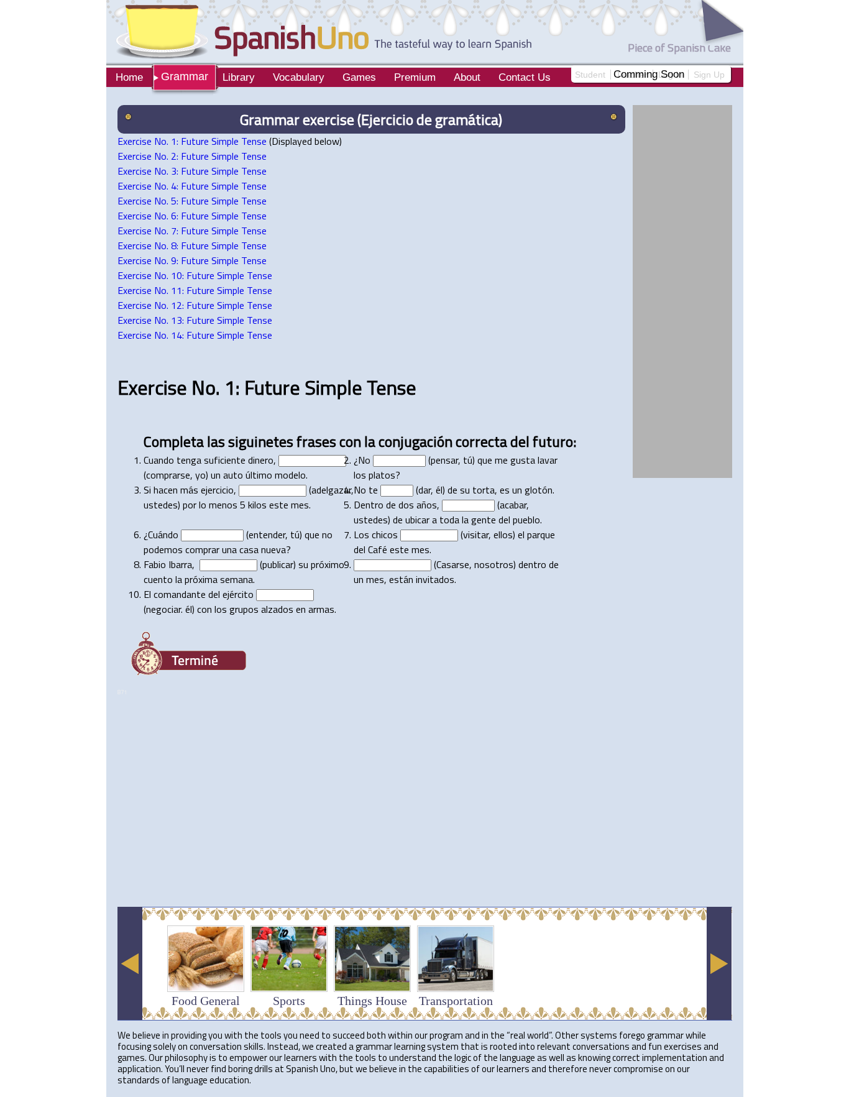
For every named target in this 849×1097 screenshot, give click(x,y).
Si (147, 489)
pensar (444, 459)
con (350, 441)
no (327, 534)
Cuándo (163, 534)
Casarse (452, 564)
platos (382, 474)
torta (483, 489)
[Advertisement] (343, 866)
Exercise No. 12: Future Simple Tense (194, 305)
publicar (277, 564)
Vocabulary (298, 77)
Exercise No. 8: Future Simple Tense (192, 245)
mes (300, 504)
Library (239, 77)
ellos (503, 534)
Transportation (456, 1000)
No (364, 459)
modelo (290, 474)
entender (267, 534)
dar (424, 489)
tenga (189, 459)
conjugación (415, 441)
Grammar (184, 76)
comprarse (168, 474)
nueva (273, 549)
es (505, 489)
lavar (548, 459)
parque (541, 534)
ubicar (417, 519)
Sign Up (709, 75)
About (467, 77)
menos (223, 504)
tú (467, 459)
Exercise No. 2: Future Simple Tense (192, 156)
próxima (201, 579)
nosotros (493, 564)
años (426, 504)
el (521, 534)
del (520, 441)
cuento (158, 579)
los (360, 474)
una (229, 549)
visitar (476, 534)
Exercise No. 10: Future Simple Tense (194, 275)
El (147, 594)
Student (590, 75)
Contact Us (524, 77)
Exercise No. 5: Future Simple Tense (192, 200)
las (216, 441)
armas (321, 609)
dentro (532, 564)
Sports (289, 1000)
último (259, 474)
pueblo (526, 519)
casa (249, 549)
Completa (174, 441)
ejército (238, 594)
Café (377, 549)
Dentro (368, 504)
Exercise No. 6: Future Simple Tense (192, 215)
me (501, 459)
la (369, 441)
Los (361, 534)
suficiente (225, 459)
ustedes (161, 504)
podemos (163, 549)
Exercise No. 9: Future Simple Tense (192, 260)
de (452, 489)
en (301, 609)
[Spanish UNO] (318, 31)
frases (316, 441)
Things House (372, 1000)
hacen (166, 489)
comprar (202, 549)
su (465, 489)
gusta (522, 459)
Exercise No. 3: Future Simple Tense (192, 170)
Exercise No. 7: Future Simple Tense (192, 230)
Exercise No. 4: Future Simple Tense (192, 185)
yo (200, 474)
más (189, 489)
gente (483, 519)
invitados (435, 579)
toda (449, 519)
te (373, 489)
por (189, 504)
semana (236, 579)
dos (406, 504)
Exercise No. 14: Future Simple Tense (194, 335)
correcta (481, 441)
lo (202, 504)
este (278, 504)
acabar (513, 504)
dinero (260, 459)
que (484, 459)
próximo (327, 564)
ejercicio (217, 489)
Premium (415, 77)
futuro (553, 441)
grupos (244, 609)
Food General (206, 1000)
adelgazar (331, 489)
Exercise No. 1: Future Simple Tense (192, 141)
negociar (163, 609)
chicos (385, 534)
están (401, 579)
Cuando (159, 459)
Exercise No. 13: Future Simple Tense (194, 320)
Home (129, 77)
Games (359, 77)
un (216, 474)
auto (233, 474)
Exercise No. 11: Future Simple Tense (194, 290)
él (439, 489)
